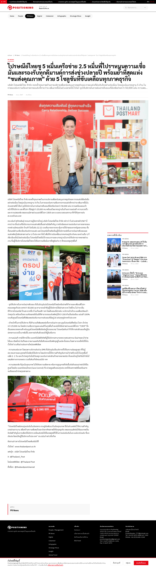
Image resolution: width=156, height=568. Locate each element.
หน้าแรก (10, 55)
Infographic (61, 16)
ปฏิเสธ (128, 563)
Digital (39, 16)
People (20, 16)
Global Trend (53, 555)
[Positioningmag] (20, 7)
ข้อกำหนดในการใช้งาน (81, 537)
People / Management (56, 530)
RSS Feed (77, 541)
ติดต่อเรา (77, 530)
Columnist (49, 16)
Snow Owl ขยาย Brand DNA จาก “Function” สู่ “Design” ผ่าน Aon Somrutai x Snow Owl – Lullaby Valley (134, 259)
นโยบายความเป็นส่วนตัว (81, 533)
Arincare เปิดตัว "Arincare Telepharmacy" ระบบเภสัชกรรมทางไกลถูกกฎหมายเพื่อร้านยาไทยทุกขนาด (134, 275)
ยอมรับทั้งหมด (141, 563)
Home (12, 16)
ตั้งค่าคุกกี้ (116, 563)
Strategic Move (75, 16)
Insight (87, 16)
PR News (30, 16)
